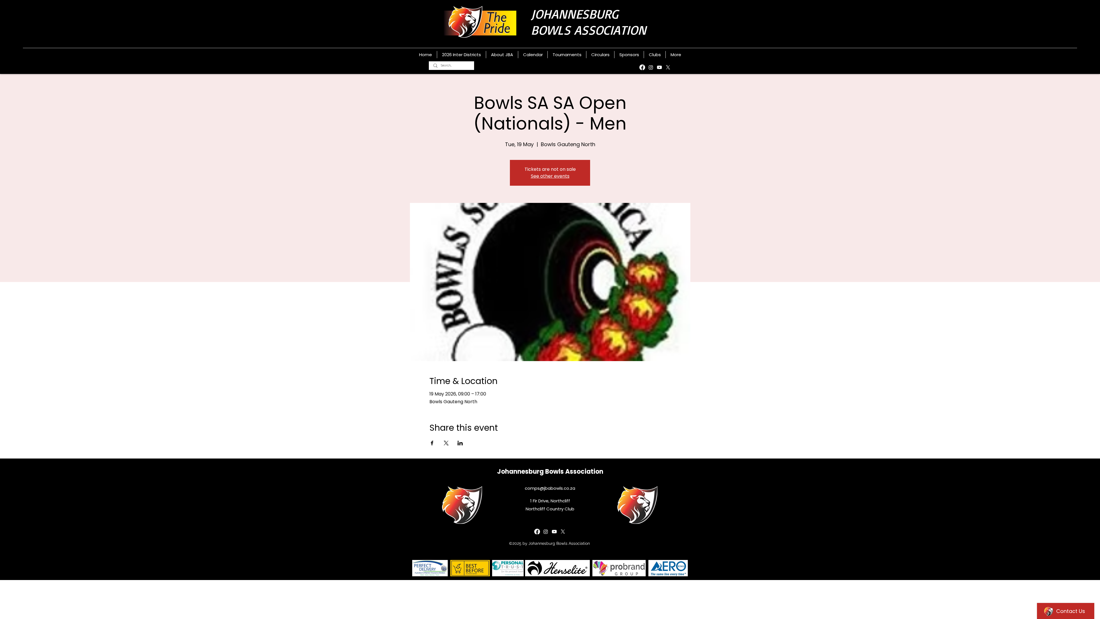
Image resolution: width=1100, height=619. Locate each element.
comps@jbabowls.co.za (550, 488)
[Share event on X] (446, 443)
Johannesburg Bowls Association (550, 471)
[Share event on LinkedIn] (460, 443)
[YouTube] (659, 67)
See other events (550, 176)
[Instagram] (651, 67)
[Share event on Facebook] (432, 443)
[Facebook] (642, 67)
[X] (668, 67)
